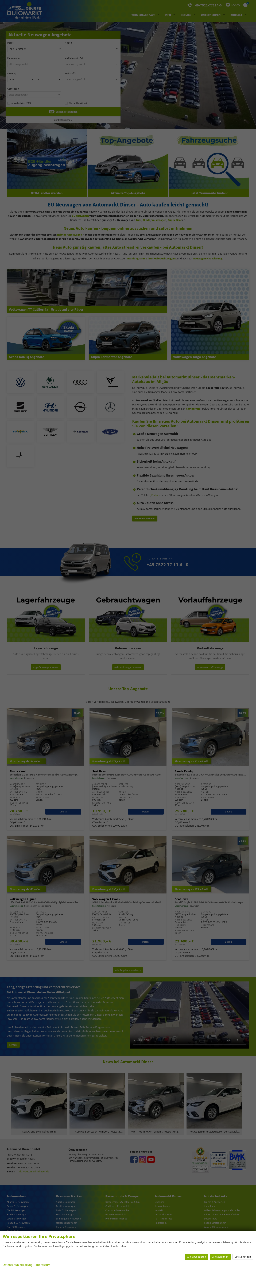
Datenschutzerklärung (18, 1265)
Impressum (43, 1265)
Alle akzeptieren (196, 1256)
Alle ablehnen (220, 1256)
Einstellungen (243, 1256)
